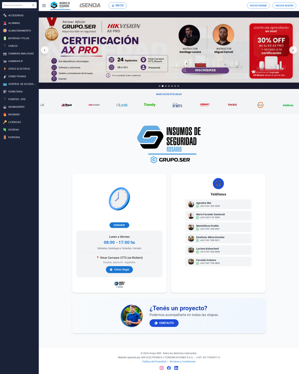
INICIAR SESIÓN (284, 5)
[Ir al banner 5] (172, 86)
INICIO (119, 5)
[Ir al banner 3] (166, 86)
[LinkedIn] (176, 368)
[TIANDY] (130, 105)
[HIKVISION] (75, 105)
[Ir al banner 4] (169, 86)
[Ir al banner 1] (159, 86)
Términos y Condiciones (182, 361)
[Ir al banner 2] (163, 86)
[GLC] (241, 105)
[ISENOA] (90, 5)
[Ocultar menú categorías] (44, 5)
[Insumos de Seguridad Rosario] (60, 5)
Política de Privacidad (154, 361)
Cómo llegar (122, 269)
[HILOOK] (102, 105)
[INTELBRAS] (268, 105)
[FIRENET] (185, 105)
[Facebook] (169, 368)
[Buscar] (33, 5)
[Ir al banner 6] (175, 86)
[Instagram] (162, 368)
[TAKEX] (213, 105)
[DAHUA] (47, 105)
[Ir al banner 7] (178, 86)
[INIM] (158, 105)
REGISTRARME (258, 5)
